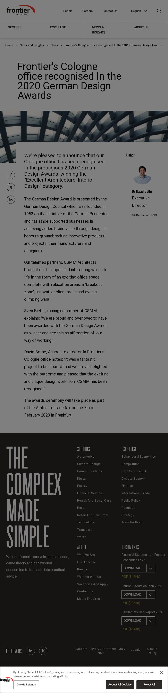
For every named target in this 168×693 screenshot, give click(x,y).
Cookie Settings (26, 684)
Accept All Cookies (120, 684)
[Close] (161, 672)
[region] (84, 679)
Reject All (149, 684)
